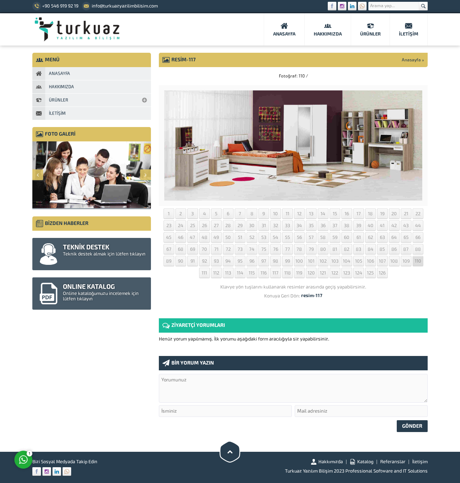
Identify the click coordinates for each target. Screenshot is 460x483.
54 (275, 237)
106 (370, 261)
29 (240, 225)
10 (275, 213)
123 (346, 273)
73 (240, 249)
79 (311, 249)
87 (406, 249)
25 (192, 225)
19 (382, 213)
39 (358, 225)
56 (299, 237)
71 (216, 249)
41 (382, 225)
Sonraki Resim (410, 76)
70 (204, 249)
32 (275, 225)
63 (382, 237)
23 (168, 225)
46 (180, 237)
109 (406, 261)
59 (334, 237)
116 (264, 273)
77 (287, 249)
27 (216, 225)
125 (370, 273)
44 (418, 225)
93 (216, 261)
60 (346, 237)
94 (228, 261)
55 (287, 237)
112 (216, 273)
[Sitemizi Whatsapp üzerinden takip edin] (362, 6)
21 (406, 213)
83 (358, 249)
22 (417, 213)
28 (228, 225)
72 (228, 249)
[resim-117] (293, 198)
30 (251, 225)
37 (334, 225)
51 (240, 237)
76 (275, 249)
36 (323, 225)
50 (228, 237)
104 (346, 261)
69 (192, 249)
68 (180, 249)
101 (311, 261)
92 (204, 261)
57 (311, 237)
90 (180, 261)
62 (370, 237)
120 (311, 273)
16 (347, 213)
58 (323, 237)
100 (299, 261)
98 (275, 261)
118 (287, 273)
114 (240, 273)
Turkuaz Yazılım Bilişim (309, 471)
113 (228, 273)
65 (406, 237)
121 (323, 273)
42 (394, 225)
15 (335, 213)
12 (299, 213)
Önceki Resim (177, 76)
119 (299, 273)
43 (406, 225)
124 (358, 273)
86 (394, 249)
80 (323, 249)
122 (334, 273)
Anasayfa (411, 59)
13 (311, 213)
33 (287, 225)
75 (263, 249)
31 (264, 225)
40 (370, 225)
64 (394, 237)
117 (275, 273)
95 (240, 261)
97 (263, 261)
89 (168, 261)
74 (251, 249)
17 (358, 213)
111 (204, 273)
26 (204, 225)
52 (251, 237)
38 (346, 225)
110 (418, 261)
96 (251, 261)
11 (287, 213)
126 (382, 273)
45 (168, 237)
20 (394, 213)
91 (192, 261)
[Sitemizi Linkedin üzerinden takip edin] (352, 6)
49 (216, 237)
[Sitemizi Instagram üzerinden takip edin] (342, 6)
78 (299, 249)
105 (358, 261)
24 (180, 225)
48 (204, 237)
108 (394, 261)
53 (263, 237)
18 (370, 213)
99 (287, 261)
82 (346, 249)
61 (358, 237)
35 (311, 225)
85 (382, 249)
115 (252, 273)
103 (335, 261)
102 (323, 261)
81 (334, 249)
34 (299, 225)
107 (382, 261)
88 (418, 249)
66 (417, 237)
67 (168, 249)
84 (370, 249)
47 (192, 237)
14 (323, 213)
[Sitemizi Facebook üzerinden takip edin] (332, 6)
